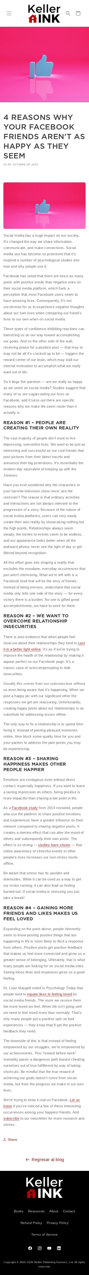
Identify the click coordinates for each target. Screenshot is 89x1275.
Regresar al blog (48, 1159)
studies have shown (54, 845)
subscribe (11, 1118)
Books (19, 1211)
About (53, 1211)
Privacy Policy (57, 1223)
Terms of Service (44, 1234)
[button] (9, 13)
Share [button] (12, 1139)
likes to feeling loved (55, 994)
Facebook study (25, 808)
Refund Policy (31, 1223)
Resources (36, 1211)
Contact (69, 1211)
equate (32, 994)
